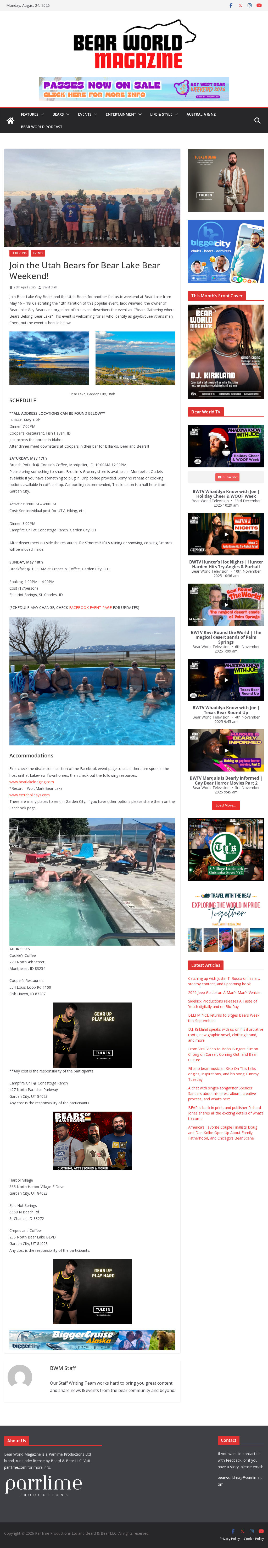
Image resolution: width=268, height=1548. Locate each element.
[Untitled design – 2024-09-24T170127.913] (47, 1115)
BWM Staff (49, 287)
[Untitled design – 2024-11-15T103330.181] (226, 222)
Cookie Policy (254, 1539)
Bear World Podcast (41, 126)
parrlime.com (15, 1467)
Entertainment (121, 114)
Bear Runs (19, 253)
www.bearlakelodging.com (31, 781)
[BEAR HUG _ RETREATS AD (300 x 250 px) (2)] (226, 891)
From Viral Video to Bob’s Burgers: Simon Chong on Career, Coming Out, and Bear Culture (223, 1054)
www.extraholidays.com (29, 794)
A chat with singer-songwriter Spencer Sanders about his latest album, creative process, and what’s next (222, 1093)
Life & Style (161, 114)
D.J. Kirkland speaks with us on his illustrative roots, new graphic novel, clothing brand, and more (225, 1035)
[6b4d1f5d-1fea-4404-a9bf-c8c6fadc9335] (41, 1006)
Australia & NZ (201, 114)
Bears (58, 114)
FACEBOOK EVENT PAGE (90, 607)
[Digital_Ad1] (226, 821)
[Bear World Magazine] (10, 120)
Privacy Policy (230, 1539)
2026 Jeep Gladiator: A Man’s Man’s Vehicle (224, 992)
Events (85, 114)
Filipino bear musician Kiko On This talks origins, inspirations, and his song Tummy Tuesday (223, 1074)
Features (29, 114)
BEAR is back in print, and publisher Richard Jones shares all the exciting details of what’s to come (226, 1113)
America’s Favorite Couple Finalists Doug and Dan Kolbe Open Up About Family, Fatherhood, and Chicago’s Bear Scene (222, 1133)
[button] (41, 114)
